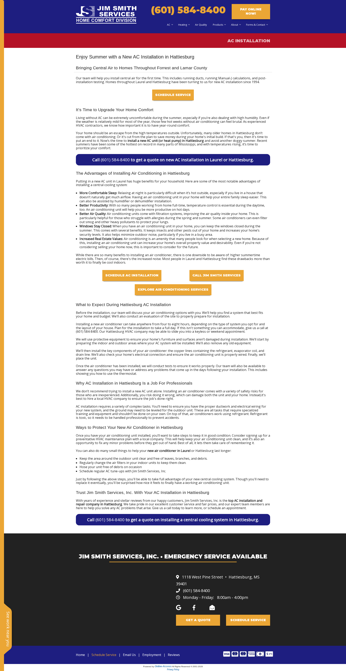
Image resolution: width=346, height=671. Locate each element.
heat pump (172, 140)
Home (80, 655)
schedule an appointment (227, 508)
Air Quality (201, 24)
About (234, 24)
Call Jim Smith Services (216, 275)
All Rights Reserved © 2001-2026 (187, 666)
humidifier (122, 201)
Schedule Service (173, 95)
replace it (83, 483)
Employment (151, 655)
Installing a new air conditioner (99, 324)
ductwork (223, 406)
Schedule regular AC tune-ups (101, 471)
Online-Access (163, 666)
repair (80, 504)
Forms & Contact (255, 24)
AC (168, 24)
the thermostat (124, 373)
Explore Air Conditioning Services (173, 289)
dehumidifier (144, 201)
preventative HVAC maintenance (100, 439)
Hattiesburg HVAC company (127, 331)
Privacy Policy (173, 669)
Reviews (174, 655)
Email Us (129, 655)
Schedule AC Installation (131, 275)
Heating (182, 24)
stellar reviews (131, 500)
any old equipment (237, 343)
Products (218, 24)
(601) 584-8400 (188, 10)
